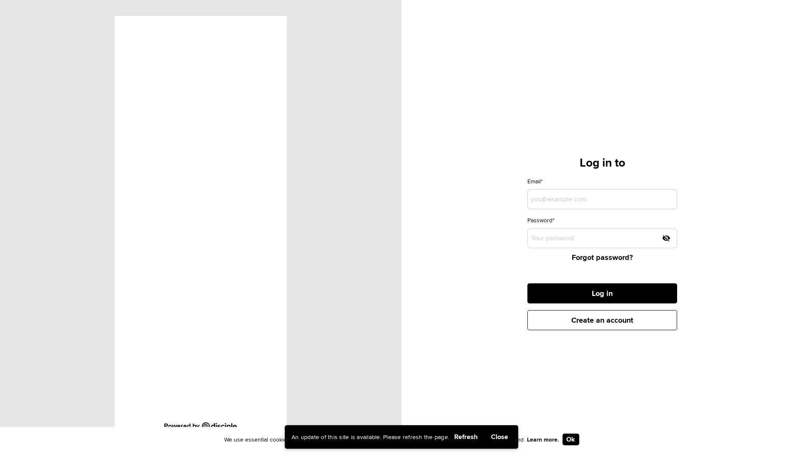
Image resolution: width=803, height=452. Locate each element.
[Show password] (666, 238)
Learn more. (543, 439)
